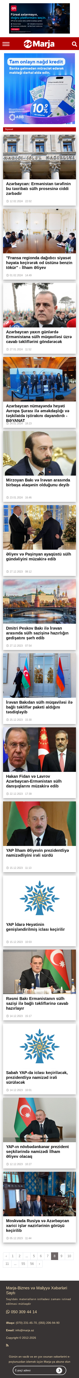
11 (7, 1263)
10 (69, 1256)
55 (23, 1263)
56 (32, 1263)
